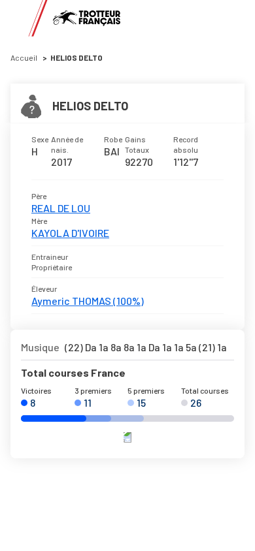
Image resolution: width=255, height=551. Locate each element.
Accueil (23, 57)
